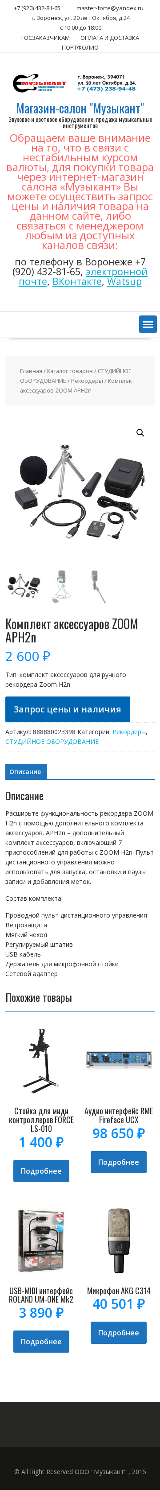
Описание (25, 771)
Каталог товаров (70, 371)
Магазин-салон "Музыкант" (80, 108)
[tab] (25, 772)
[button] (148, 324)
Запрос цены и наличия (67, 709)
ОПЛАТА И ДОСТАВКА (109, 38)
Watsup (124, 281)
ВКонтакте (77, 281)
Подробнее (41, 1171)
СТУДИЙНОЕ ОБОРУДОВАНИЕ (52, 741)
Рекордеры (87, 381)
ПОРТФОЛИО (80, 47)
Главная (31, 371)
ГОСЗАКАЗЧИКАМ (45, 38)
